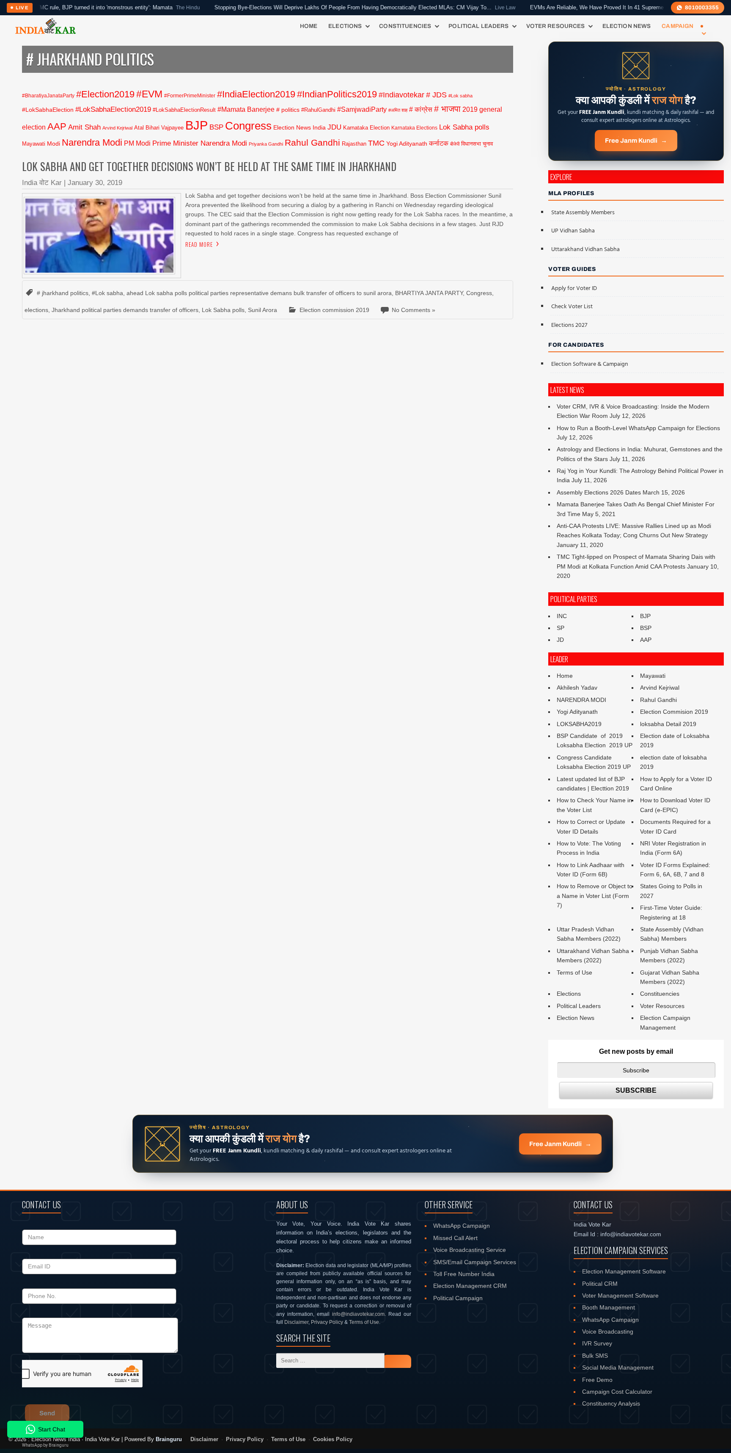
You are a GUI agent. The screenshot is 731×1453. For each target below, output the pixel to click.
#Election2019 (105, 94)
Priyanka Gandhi (266, 143)
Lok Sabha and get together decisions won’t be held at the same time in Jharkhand (209, 166)
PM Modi (137, 143)
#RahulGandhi (318, 110)
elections (36, 310)
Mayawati (33, 144)
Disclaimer (296, 1322)
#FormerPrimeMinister (189, 96)
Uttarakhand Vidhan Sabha (585, 249)
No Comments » (413, 310)
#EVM (149, 93)
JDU (334, 127)
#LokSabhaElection (48, 109)
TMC (376, 143)
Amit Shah (84, 127)
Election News (626, 26)
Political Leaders (478, 26)
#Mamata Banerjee (246, 109)
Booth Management (608, 1307)
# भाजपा (447, 108)
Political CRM (600, 1283)
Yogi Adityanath (406, 143)
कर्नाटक (438, 143)
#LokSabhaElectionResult (184, 110)
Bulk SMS (595, 1355)
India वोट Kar (42, 183)
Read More (199, 244)
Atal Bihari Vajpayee (159, 127)
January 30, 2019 (95, 183)
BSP (216, 127)
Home (309, 26)
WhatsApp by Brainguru (45, 1445)
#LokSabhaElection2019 (113, 109)
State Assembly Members (583, 213)
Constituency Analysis (611, 1403)
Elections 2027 (569, 325)
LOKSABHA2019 (579, 724)
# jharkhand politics (62, 293)
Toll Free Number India (464, 1274)
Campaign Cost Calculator (617, 1391)
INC (562, 616)
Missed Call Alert (455, 1238)
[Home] (45, 26)
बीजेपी (454, 143)
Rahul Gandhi (312, 142)
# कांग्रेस (420, 109)
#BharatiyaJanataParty (48, 96)
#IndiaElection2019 (256, 94)
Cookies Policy (332, 1439)
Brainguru (169, 1439)
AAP (56, 126)
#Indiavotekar (401, 94)
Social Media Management (618, 1367)
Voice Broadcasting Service (469, 1249)
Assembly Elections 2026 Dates (599, 492)
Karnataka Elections (414, 128)
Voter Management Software (620, 1295)
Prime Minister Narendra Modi (199, 143)
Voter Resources (555, 26)
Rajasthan (354, 144)
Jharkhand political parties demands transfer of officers (125, 310)
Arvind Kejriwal (117, 127)
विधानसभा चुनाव (477, 144)
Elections (345, 26)
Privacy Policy (327, 1322)
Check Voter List (572, 307)
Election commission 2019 (334, 310)
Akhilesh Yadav (577, 687)
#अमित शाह (397, 110)
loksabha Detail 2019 (668, 724)
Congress (248, 125)
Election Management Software (624, 1271)
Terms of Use (574, 972)
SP (560, 627)
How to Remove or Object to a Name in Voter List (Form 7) (594, 896)
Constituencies (405, 26)
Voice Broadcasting (607, 1331)
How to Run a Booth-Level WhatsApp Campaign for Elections (638, 428)
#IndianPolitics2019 (337, 94)
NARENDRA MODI (581, 699)
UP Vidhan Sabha (573, 231)
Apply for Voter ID (574, 288)
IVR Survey (597, 1343)
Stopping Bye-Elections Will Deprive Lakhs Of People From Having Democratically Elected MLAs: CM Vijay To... (328, 8)
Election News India (299, 127)
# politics (288, 109)
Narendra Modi (92, 142)
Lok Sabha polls (464, 127)
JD (560, 639)
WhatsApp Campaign (461, 1225)
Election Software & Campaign (589, 364)
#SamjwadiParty (362, 109)
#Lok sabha (460, 95)
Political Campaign (458, 1298)
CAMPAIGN (677, 26)
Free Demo (597, 1379)
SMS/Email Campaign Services (474, 1262)
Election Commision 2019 (674, 711)
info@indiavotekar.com (358, 1314)
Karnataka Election (366, 127)
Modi (53, 143)
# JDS (436, 95)
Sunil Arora (262, 310)
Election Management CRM (470, 1285)
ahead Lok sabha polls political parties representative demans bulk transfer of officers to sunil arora (259, 293)
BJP (196, 125)
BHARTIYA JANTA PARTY (429, 293)
